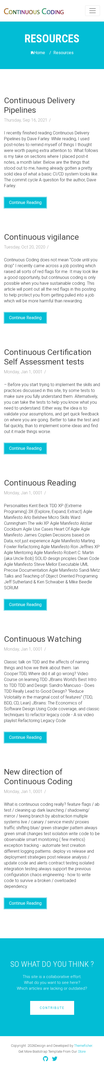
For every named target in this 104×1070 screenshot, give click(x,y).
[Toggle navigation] (92, 10)
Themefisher (83, 1046)
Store (82, 1051)
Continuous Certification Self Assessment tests (47, 356)
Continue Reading (25, 202)
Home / (42, 52)
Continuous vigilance (41, 237)
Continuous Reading (40, 482)
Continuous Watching (43, 639)
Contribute (52, 1008)
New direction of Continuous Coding (38, 776)
